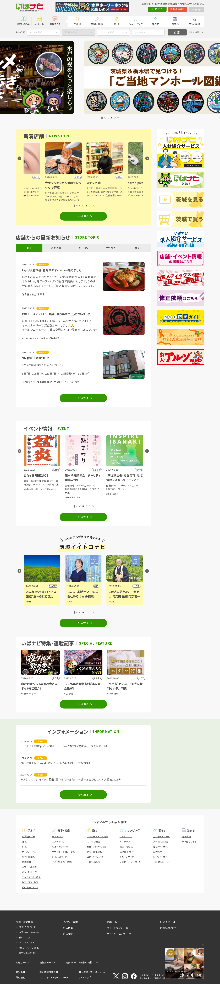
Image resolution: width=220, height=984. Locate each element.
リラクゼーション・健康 (63, 851)
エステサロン (58, 841)
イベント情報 (70, 922)
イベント (39, 24)
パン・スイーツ (29, 872)
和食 (24, 846)
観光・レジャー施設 (96, 846)
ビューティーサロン (62, 846)
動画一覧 (112, 922)
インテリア (125, 841)
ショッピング (136, 24)
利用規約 (20, 977)
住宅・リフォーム (161, 846)
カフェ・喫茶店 (29, 867)
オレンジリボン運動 (29, 947)
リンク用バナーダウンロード (53, 977)
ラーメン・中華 (29, 851)
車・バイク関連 (160, 856)
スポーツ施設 (94, 841)
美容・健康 (97, 24)
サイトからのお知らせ (119, 933)
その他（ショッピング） (131, 861)
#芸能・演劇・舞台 (31, 497)
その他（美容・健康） (62, 861)
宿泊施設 (186, 836)
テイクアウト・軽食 (31, 877)
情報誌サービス (48, 962)
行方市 (95, 586)
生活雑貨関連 (127, 851)
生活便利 (157, 851)
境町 (55, 586)
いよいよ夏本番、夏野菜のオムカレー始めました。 (52, 270)
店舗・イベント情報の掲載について (83, 962)
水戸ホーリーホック (29, 932)
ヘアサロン (57, 836)
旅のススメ (24, 937)
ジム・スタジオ (59, 856)
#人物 (28, 601)
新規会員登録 (177, 9)
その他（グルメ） (30, 887)
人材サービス (22, 962)
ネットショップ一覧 (117, 928)
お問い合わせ (168, 928)
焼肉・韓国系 (28, 856)
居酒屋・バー (28, 836)
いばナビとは (167, 922)
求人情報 (194, 24)
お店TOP (55, 24)
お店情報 (68, 928)
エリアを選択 (35, 32)
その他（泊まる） (190, 841)
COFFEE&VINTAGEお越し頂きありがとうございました (56, 314)
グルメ (77, 24)
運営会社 (20, 972)
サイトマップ (85, 977)
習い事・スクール (161, 836)
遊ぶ (116, 24)
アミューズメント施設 (97, 836)
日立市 (137, 586)
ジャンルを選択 (106, 32)
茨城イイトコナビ (27, 927)
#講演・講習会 (71, 493)
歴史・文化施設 (94, 851)
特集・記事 (23, 24)
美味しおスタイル (27, 952)
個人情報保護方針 (48, 972)
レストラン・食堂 (30, 882)
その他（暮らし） (161, 861)
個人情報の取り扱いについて (93, 972)
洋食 (24, 841)
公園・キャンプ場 (95, 856)
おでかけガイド (26, 942)
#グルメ (109, 500)
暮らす (155, 24)
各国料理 (26, 861)
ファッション (126, 836)
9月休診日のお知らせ (35, 358)
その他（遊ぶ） (94, 861)
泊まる (175, 24)
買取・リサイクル (128, 856)
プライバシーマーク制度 (150, 974)
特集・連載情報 (25, 922)
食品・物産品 (126, 846)
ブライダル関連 (160, 841)
